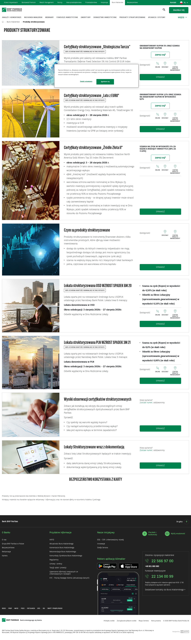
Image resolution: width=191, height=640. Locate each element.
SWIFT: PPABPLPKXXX (54, 608)
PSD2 (22, 608)
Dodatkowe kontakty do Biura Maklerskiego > (165, 590)
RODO (4, 608)
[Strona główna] (3, 22)
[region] (96, 76)
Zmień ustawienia (86, 81)
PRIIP (10, 608)
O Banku (6, 532)
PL (186, 3)
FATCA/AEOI (31, 608)
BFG (38, 608)
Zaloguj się (178, 10)
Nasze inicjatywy (106, 532)
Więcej (181, 18)
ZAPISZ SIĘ (160, 55)
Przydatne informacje (60, 532)
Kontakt (173, 3)
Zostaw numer (146, 403)
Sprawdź (168, 77)
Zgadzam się (105, 81)
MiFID (16, 608)
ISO (44, 608)
